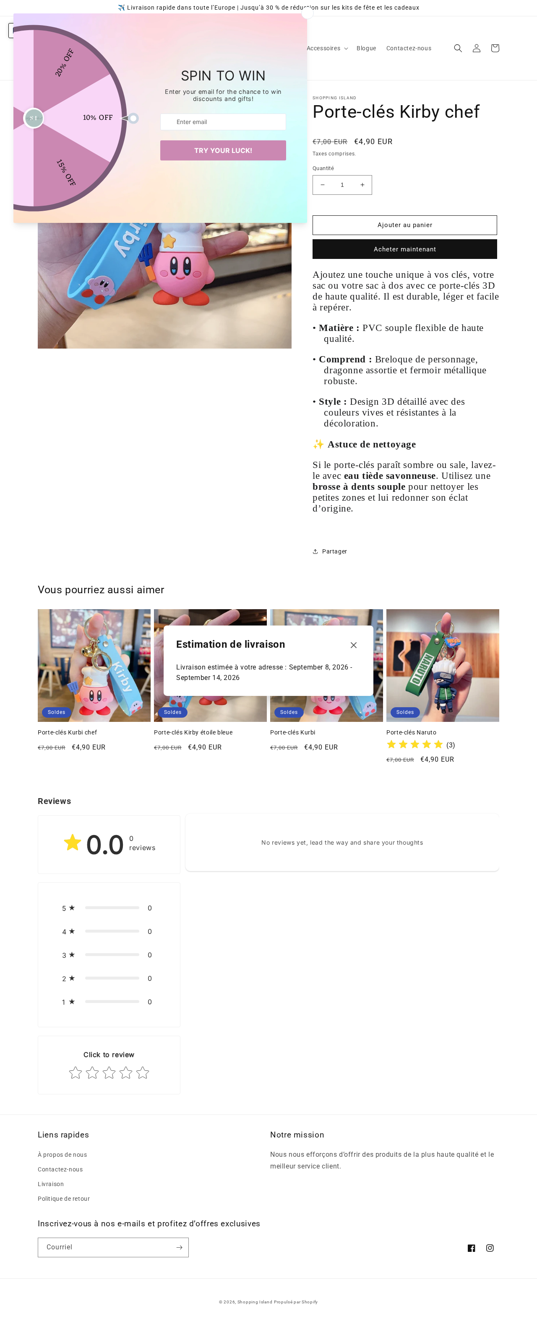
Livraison (51, 1184)
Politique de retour (64, 1198)
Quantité (323, 168)
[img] (414, 745)
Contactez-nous (60, 1169)
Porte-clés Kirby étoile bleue (193, 732)
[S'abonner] (179, 1247)
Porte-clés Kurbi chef (67, 732)
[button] (327, 48)
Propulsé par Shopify (296, 1302)
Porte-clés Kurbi (292, 732)
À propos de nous (62, 1154)
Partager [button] (334, 551)
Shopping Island (255, 1302)
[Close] (354, 645)
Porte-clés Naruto (411, 732)
